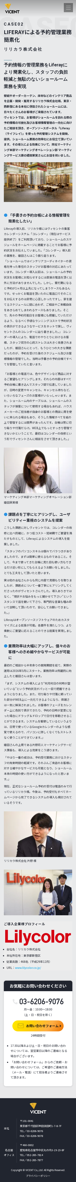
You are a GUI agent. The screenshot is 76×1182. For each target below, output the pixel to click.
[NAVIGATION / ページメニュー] (68, 7)
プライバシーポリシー (38, 1175)
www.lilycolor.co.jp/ (28, 968)
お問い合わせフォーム (42, 1025)
